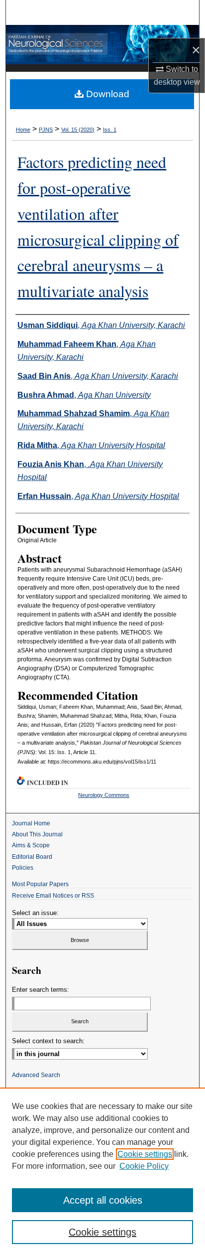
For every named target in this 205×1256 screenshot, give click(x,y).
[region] (102, 1172)
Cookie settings (144, 1154)
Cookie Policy (144, 1166)
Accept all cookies (102, 1200)
